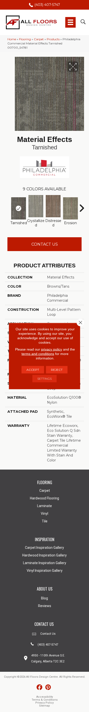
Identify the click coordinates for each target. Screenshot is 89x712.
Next (81, 205)
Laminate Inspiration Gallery (44, 563)
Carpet (39, 39)
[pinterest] (48, 687)
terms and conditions (38, 354)
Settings (44, 378)
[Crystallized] (35, 206)
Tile (44, 521)
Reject (57, 370)
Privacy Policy (44, 702)
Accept (32, 370)
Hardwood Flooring (44, 498)
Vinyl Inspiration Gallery (45, 571)
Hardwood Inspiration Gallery (44, 555)
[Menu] (70, 22)
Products (53, 39)
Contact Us (44, 244)
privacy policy (51, 349)
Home (11, 39)
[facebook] (39, 687)
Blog (44, 598)
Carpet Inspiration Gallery (44, 548)
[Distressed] (53, 206)
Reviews (44, 606)
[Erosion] (70, 208)
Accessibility (44, 696)
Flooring (25, 39)
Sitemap (44, 705)
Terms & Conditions (45, 699)
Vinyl (44, 513)
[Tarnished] (18, 208)
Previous (7, 205)
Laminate (44, 506)
